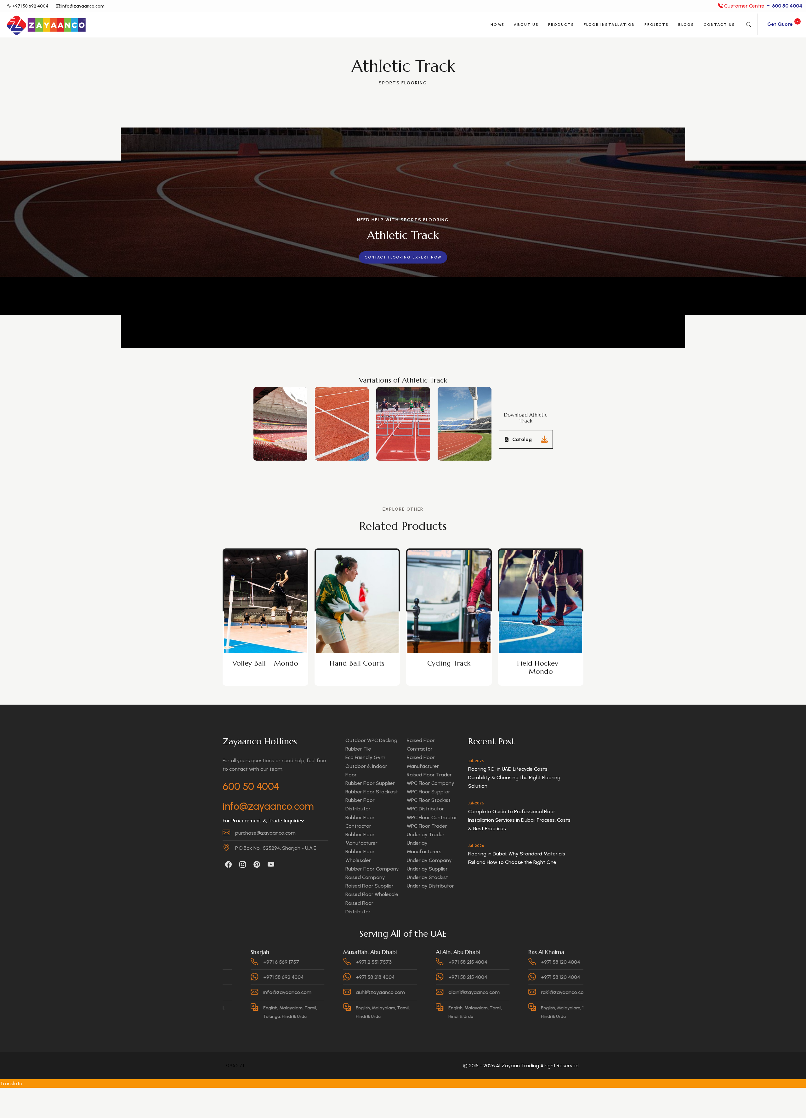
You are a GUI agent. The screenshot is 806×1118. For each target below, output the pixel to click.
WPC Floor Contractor (432, 817)
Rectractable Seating (541, 663)
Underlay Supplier (427, 869)
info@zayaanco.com (268, 806)
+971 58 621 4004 (577, 962)
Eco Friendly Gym (365, 757)
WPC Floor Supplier (428, 792)
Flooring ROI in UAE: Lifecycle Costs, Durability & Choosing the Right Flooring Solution (514, 777)
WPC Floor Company (430, 783)
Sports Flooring (403, 83)
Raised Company (365, 877)
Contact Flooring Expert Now (403, 257)
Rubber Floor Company (372, 869)
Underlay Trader (426, 834)
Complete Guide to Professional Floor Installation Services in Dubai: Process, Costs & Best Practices (519, 820)
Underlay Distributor (430, 886)
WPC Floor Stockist (429, 800)
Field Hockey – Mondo (357, 667)
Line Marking (449, 663)
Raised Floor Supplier (369, 886)
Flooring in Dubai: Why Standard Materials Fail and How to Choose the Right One (516, 858)
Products (561, 24)
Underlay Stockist (427, 877)
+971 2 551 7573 (298, 962)
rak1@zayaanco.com (489, 992)
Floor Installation (609, 24)
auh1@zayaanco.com (304, 992)
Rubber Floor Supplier (370, 783)
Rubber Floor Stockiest (371, 792)
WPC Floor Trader (427, 826)
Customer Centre (762, 6)
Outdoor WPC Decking (371, 740)
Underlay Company (429, 860)
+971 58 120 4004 (484, 962)
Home (497, 24)
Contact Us (719, 24)
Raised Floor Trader (429, 775)
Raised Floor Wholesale (371, 894)
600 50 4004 (251, 786)
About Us (526, 24)
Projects (656, 24)
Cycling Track (265, 663)
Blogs (686, 24)
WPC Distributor (425, 809)
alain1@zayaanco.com (398, 992)
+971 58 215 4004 (391, 962)
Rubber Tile (358, 749)
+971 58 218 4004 (299, 977)
